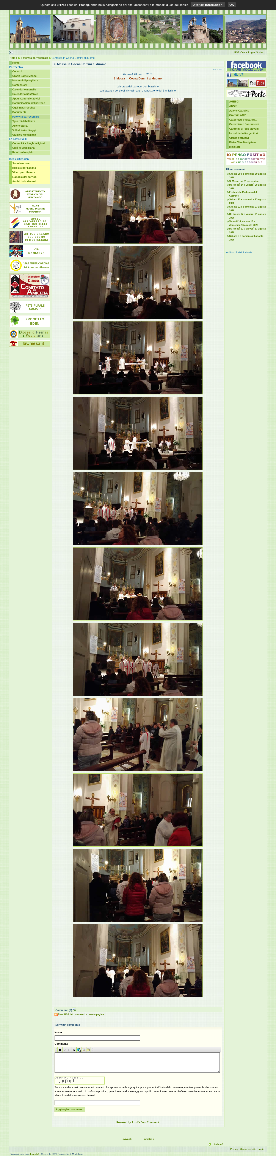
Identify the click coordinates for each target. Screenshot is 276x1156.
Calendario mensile (24, 89)
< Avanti (127, 1139)
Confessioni (19, 85)
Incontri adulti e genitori (243, 133)
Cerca (243, 52)
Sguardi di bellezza (23, 121)
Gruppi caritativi (239, 137)
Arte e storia (20, 125)
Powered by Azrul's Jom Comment (137, 1122)
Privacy (234, 1149)
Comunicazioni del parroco (28, 103)
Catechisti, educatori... (243, 119)
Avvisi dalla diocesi (24, 181)
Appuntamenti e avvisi (26, 98)
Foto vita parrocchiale (34, 57)
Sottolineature (21, 163)
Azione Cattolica (239, 110)
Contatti (17, 71)
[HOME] (138, 48)
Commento (61, 1043)
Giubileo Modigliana (24, 134)
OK (231, 4)
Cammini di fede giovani (244, 128)
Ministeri (234, 146)
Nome (58, 1032)
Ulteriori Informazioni (208, 4)
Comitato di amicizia (29, 286)
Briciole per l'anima (24, 167)
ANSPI (233, 106)
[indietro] (218, 1144)
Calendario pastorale (25, 94)
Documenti (19, 112)
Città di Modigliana (23, 147)
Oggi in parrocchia (23, 107)
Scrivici (260, 52)
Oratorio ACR (237, 115)
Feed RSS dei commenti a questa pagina (81, 1014)
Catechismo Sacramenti (244, 124)
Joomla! (34, 1154)
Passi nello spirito (23, 152)
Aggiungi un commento (70, 1109)
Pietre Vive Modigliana (242, 142)
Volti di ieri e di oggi (24, 130)
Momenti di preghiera (25, 80)
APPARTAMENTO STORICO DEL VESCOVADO (35, 194)
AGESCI (234, 101)
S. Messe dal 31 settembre (244, 181)
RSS (236, 52)
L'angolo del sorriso (24, 176)
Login (251, 52)
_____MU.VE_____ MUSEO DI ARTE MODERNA (35, 208)
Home (13, 57)
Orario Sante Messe (24, 76)
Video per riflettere (23, 172)
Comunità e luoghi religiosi (28, 143)
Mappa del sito (248, 1149)
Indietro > (149, 1139)
